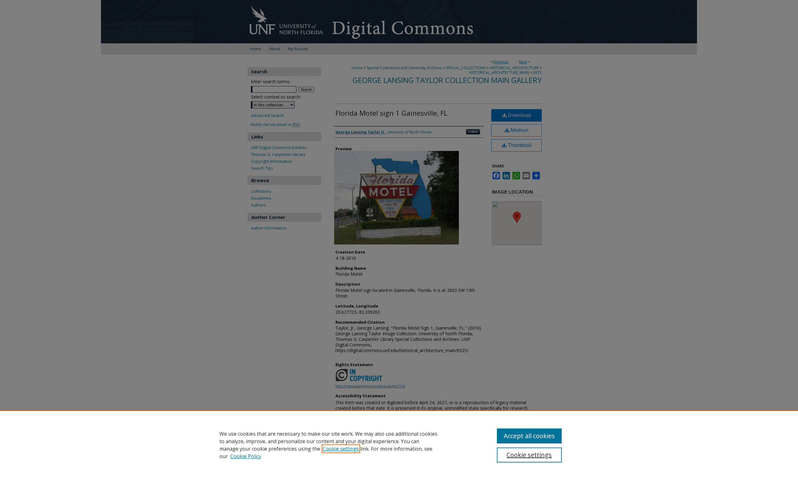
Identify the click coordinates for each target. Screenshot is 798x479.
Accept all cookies (529, 436)
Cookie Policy (245, 456)
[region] (399, 444)
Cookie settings (341, 448)
